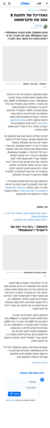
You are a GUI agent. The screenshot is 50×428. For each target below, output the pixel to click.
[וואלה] (25, 3)
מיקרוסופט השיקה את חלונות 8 (30, 220)
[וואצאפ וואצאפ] (9, 3)
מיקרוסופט (36, 363)
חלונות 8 (44, 363)
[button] (39, 3)
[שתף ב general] (4, 3)
